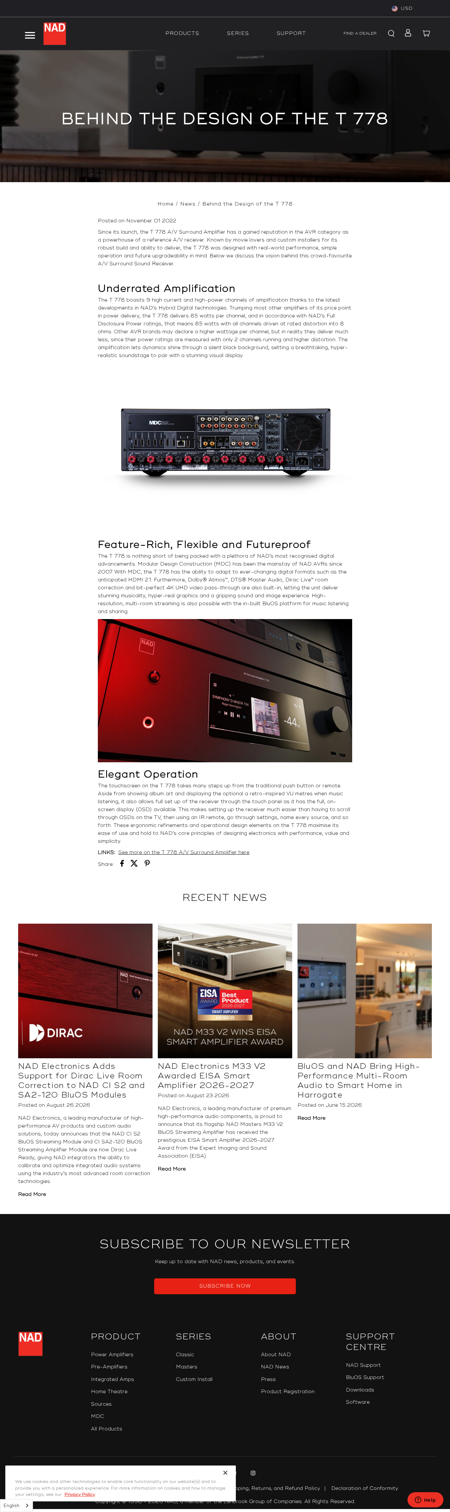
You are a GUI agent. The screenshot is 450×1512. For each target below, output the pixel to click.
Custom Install (194, 1379)
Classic (185, 1355)
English (11, 1505)
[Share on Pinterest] (147, 864)
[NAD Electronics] (54, 33)
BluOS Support (365, 1377)
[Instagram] (252, 1474)
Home (165, 204)
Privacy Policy (80, 1494)
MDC (97, 1416)
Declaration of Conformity (364, 1488)
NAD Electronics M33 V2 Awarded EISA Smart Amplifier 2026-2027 (212, 1076)
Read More (32, 1194)
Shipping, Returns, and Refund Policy (273, 1488)
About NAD (276, 1355)
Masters (186, 1367)
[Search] (390, 34)
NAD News (275, 1367)
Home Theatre (109, 1392)
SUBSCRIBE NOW (225, 1286)
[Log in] (406, 34)
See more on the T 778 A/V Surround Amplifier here (183, 852)
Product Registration (288, 1392)
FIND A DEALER (360, 33)
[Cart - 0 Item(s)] (426, 33)
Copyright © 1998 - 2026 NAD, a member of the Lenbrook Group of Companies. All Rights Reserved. (225, 1501)
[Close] (225, 1472)
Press (268, 1379)
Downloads (360, 1390)
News (188, 204)
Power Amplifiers (112, 1355)
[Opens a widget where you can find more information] (425, 1500)
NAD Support (363, 1365)
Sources (101, 1404)
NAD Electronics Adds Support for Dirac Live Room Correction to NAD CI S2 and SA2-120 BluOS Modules (81, 1081)
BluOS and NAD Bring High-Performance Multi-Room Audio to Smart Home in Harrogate (358, 1081)
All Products (106, 1429)
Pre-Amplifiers (109, 1367)
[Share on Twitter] (134, 864)
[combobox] (16, 1505)
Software (358, 1402)
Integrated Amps (112, 1379)
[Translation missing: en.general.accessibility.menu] (29, 33)
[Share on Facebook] (122, 864)
